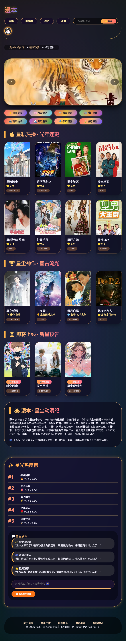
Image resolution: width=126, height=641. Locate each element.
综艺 (46, 21)
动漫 (63, 21)
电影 (11, 21)
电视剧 (29, 21)
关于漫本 (28, 623)
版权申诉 (63, 623)
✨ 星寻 (108, 21)
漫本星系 (80, 623)
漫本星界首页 (16, 47)
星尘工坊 (46, 623)
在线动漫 (34, 47)
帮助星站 (98, 623)
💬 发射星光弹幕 (23, 594)
